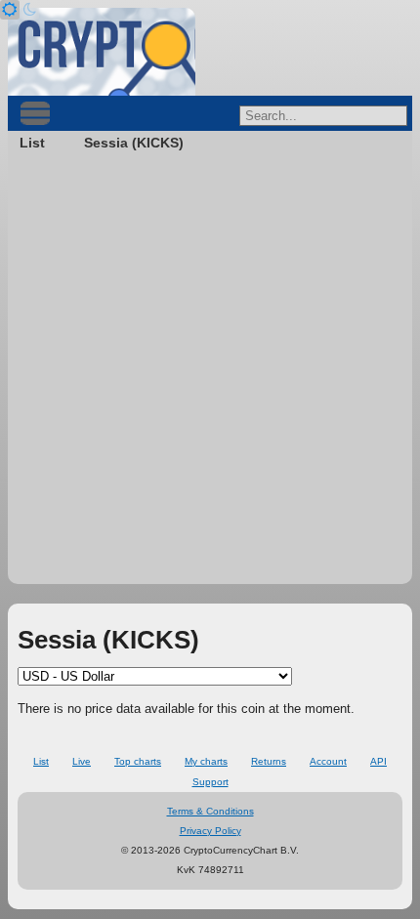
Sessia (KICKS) (134, 142)
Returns (268, 761)
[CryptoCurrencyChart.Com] (101, 52)
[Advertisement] (210, 374)
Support (210, 781)
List (32, 142)
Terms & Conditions (210, 811)
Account (328, 761)
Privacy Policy (210, 830)
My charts (206, 761)
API (378, 761)
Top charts (137, 761)
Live (81, 761)
